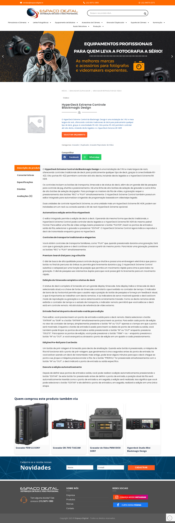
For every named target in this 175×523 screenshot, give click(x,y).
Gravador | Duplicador (115, 22)
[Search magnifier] (145, 13)
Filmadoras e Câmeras (17, 22)
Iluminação (157, 22)
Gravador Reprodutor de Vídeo (107, 91)
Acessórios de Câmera (91, 22)
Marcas (69, 503)
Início (64, 91)
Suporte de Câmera (138, 22)
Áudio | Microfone (80, 26)
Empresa (70, 495)
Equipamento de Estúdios (65, 22)
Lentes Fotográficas (40, 22)
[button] (2, 56)
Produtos (70, 499)
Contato (70, 508)
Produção (97, 26)
